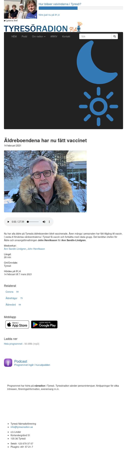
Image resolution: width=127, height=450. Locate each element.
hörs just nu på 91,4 (49, 14)
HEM (15, 36)
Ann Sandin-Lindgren (15, 248)
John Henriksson (36, 248)
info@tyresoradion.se (22, 427)
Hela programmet (21, 343)
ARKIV (53, 36)
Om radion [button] (38, 36)
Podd (24, 36)
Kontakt (66, 36)
